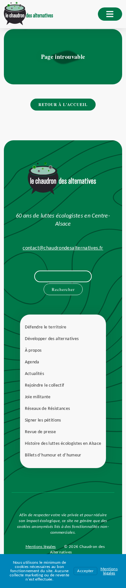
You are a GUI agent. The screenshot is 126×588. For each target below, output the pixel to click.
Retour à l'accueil (63, 104)
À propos (33, 350)
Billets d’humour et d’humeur (53, 455)
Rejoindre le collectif (44, 385)
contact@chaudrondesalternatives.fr (63, 248)
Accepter (85, 571)
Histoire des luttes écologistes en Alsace (63, 443)
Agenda (32, 362)
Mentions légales (41, 547)
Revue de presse (40, 432)
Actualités (34, 373)
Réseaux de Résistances (47, 408)
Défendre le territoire (46, 327)
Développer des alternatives (52, 339)
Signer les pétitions (43, 420)
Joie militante (38, 397)
